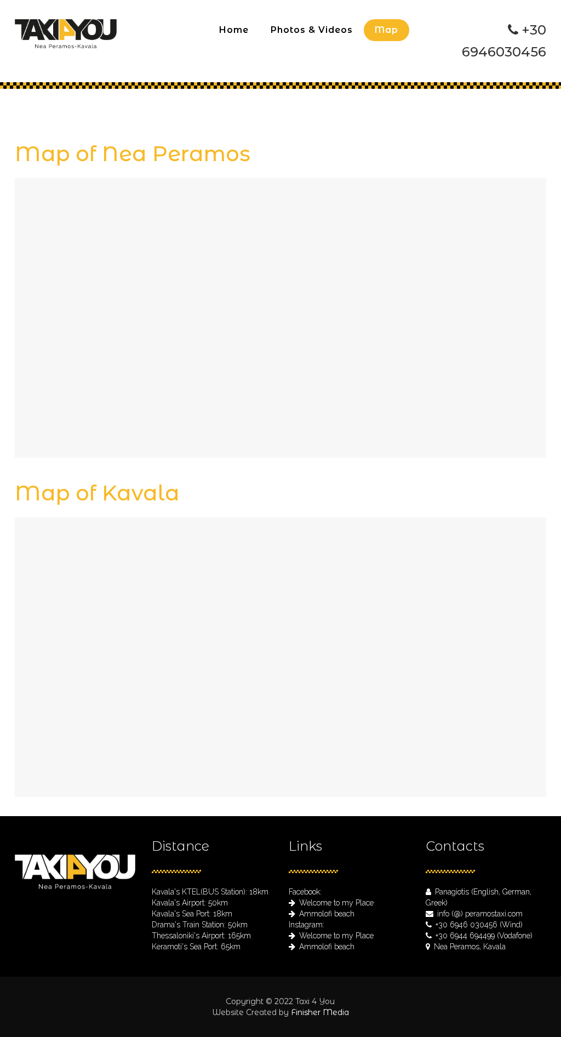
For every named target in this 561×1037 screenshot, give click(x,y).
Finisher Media (320, 1012)
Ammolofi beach (326, 913)
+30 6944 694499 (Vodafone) (484, 935)
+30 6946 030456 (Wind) (479, 924)
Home (272, 106)
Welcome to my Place (336, 902)
